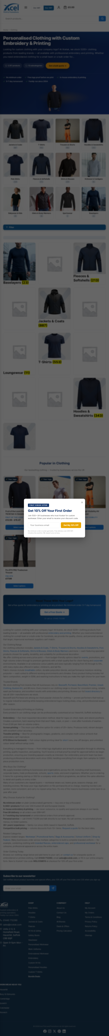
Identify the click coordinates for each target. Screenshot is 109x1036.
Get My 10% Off (71, 525)
